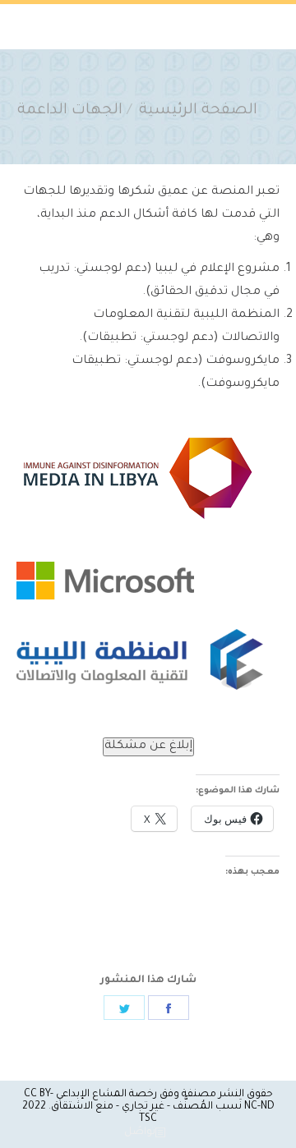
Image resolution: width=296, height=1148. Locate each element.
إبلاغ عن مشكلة (148, 746)
